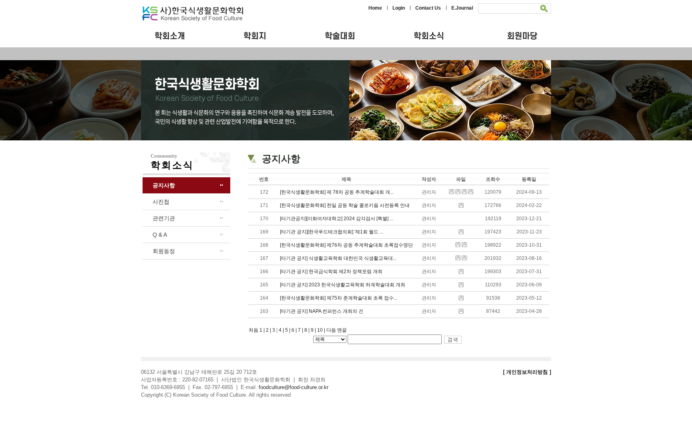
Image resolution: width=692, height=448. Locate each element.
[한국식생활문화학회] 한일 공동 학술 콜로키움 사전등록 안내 (345, 205)
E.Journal (462, 8)
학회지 (254, 36)
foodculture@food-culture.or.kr (293, 387)
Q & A (160, 234)
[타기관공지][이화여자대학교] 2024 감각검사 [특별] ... (336, 218)
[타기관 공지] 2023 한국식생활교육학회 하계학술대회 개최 (342, 285)
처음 (253, 330)
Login (398, 8)
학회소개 (170, 36)
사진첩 (161, 202)
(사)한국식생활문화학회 (202, 14)
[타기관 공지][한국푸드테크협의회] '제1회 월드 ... (331, 232)
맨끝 (342, 330)
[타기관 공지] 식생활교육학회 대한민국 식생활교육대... (338, 258)
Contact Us (428, 8)
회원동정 (164, 251)
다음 (331, 330)
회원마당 (522, 36)
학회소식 (429, 36)
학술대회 (340, 36)
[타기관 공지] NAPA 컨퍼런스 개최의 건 (321, 311)
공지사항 (164, 185)
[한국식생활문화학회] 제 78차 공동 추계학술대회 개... (337, 192)
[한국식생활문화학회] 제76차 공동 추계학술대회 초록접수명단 (346, 245)
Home (375, 8)
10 (321, 330)
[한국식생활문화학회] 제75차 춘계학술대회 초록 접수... (338, 298)
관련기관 (164, 218)
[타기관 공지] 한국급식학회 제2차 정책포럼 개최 (331, 271)
